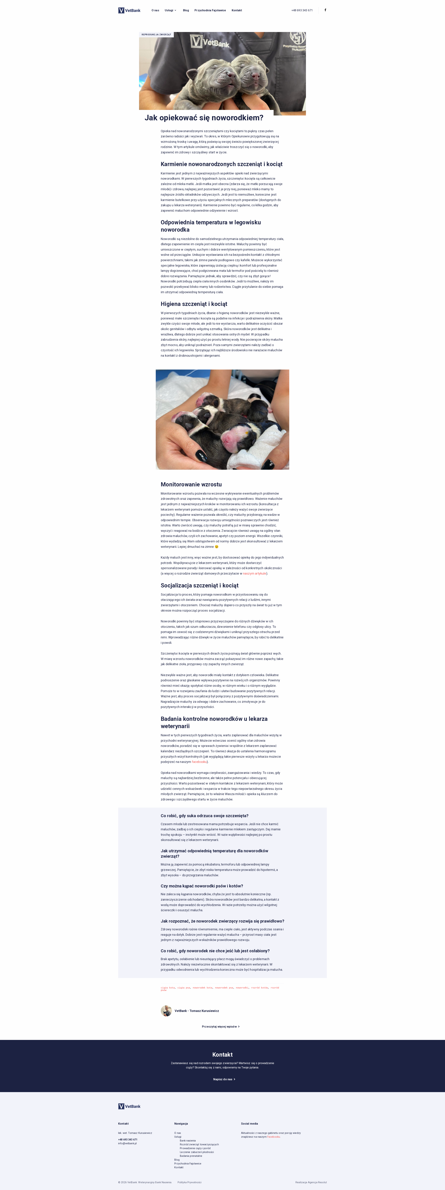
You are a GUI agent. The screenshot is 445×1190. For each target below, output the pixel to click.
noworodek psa (224, 987)
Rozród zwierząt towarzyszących (199, 1144)
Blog (186, 10)
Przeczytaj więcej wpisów (219, 1026)
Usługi (177, 1136)
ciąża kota (168, 987)
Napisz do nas (223, 1079)
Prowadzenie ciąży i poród (195, 1148)
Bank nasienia (188, 1140)
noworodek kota (202, 987)
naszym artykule (254, 573)
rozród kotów (259, 987)
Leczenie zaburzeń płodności (197, 1152)
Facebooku (273, 1136)
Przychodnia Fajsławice (210, 10)
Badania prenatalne (191, 1156)
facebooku (199, 762)
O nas (155, 10)
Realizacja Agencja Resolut (311, 1182)
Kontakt (237, 10)
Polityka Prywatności (190, 1182)
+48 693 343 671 (302, 10)
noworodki (242, 987)
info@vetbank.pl (127, 1143)
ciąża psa (183, 987)
